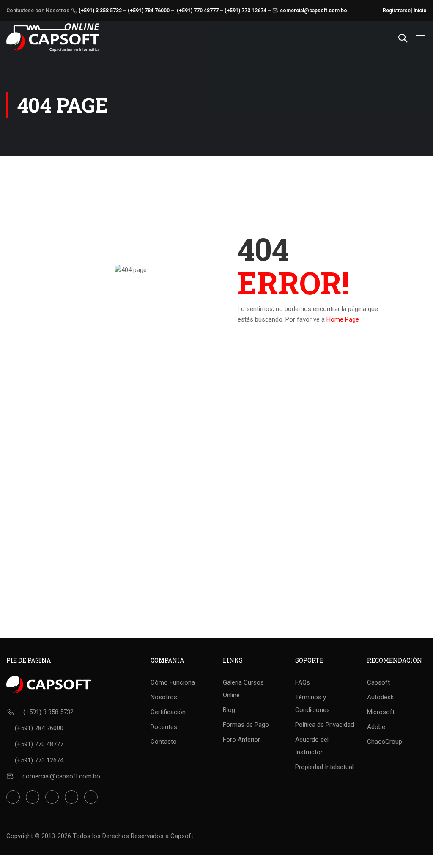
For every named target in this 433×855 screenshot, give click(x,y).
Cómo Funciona (173, 682)
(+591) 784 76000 (149, 11)
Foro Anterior (241, 739)
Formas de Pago (246, 725)
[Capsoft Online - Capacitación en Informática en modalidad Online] (52, 37)
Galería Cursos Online (243, 689)
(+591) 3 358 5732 (100, 11)
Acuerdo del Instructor (312, 746)
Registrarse (397, 11)
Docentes (164, 727)
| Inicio (419, 11)
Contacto (164, 741)
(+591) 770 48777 (198, 11)
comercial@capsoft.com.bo (313, 11)
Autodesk (380, 697)
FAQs (302, 682)
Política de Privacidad (324, 725)
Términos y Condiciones (312, 703)
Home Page (342, 319)
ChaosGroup (384, 741)
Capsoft (378, 682)
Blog (229, 710)
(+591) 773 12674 (245, 11)
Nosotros (164, 697)
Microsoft (381, 712)
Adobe (376, 727)
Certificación (168, 712)
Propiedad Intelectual (324, 767)
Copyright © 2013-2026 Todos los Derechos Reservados (85, 836)
